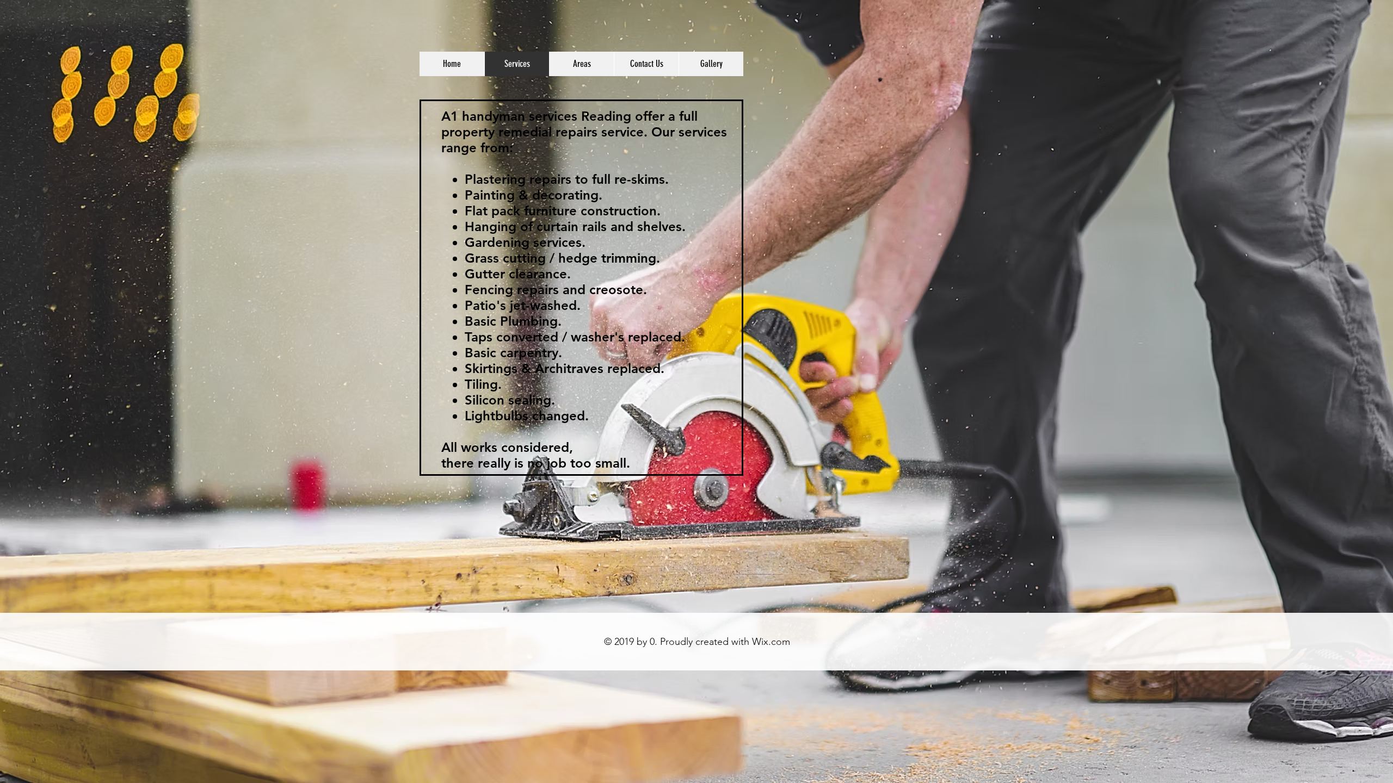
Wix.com (771, 642)
